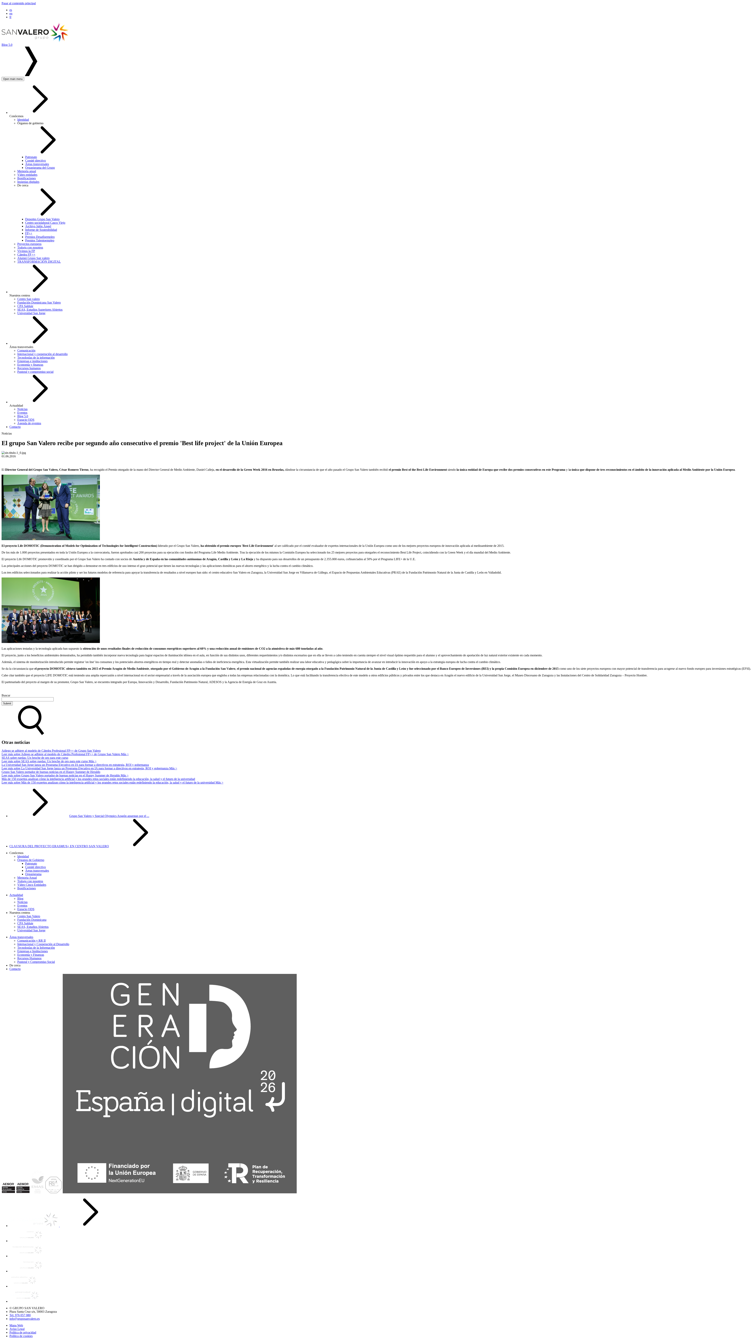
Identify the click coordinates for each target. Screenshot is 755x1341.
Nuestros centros (19, 295)
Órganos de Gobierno (30, 860)
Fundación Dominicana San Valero (39, 302)
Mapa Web (16, 1325)
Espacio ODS (25, 419)
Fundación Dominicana (31, 919)
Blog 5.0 (22, 416)
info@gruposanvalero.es (24, 1318)
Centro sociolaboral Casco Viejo (45, 222)
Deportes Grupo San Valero (42, 219)
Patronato (31, 157)
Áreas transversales (37, 164)
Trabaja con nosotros (30, 247)
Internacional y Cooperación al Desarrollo (43, 944)
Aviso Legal (17, 1329)
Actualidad (16, 405)
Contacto (15, 426)
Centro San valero (28, 299)
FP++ (28, 233)
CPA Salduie (25, 306)
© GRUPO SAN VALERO (26, 1308)
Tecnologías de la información (36, 357)
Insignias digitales (28, 181)
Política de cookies (21, 1336)
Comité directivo (35, 160)
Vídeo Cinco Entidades (31, 884)
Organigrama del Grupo (40, 167)
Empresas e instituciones (32, 361)
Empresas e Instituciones (32, 951)
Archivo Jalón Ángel (38, 226)
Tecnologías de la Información (36, 947)
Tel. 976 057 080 (20, 1315)
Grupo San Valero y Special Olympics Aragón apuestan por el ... (109, 816)
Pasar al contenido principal (19, 3)
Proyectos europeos (29, 244)
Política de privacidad (22, 1332)
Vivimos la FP (26, 251)
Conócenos (16, 116)
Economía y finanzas (30, 364)
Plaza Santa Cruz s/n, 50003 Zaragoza (33, 1311)
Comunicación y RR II (31, 940)
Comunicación (26, 350)
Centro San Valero (28, 916)
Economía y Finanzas (30, 954)
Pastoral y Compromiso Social (36, 961)
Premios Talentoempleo (39, 240)
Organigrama (33, 874)
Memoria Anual (27, 877)
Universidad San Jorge (31, 313)
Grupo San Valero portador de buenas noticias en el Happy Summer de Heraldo (51, 772)
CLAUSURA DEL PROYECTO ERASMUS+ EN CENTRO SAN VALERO (59, 846)
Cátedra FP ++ (26, 254)
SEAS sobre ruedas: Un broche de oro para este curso (35, 757)
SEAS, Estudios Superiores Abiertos (40, 309)
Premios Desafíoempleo (40, 237)
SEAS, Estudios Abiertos (33, 926)
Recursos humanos (29, 368)
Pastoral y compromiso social (35, 371)
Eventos (22, 412)
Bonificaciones (26, 178)
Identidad (23, 119)
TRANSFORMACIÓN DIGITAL (39, 261)
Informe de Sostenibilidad (41, 229)
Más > (65, 754)
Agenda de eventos (29, 423)
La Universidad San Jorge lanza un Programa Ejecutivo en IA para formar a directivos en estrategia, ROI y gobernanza (75, 764)
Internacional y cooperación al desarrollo (42, 354)
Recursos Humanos (29, 958)
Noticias (22, 409)
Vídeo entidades (27, 174)
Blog (20, 898)
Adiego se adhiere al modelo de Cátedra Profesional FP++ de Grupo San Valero (51, 750)
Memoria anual (26, 171)
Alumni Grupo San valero (33, 258)
